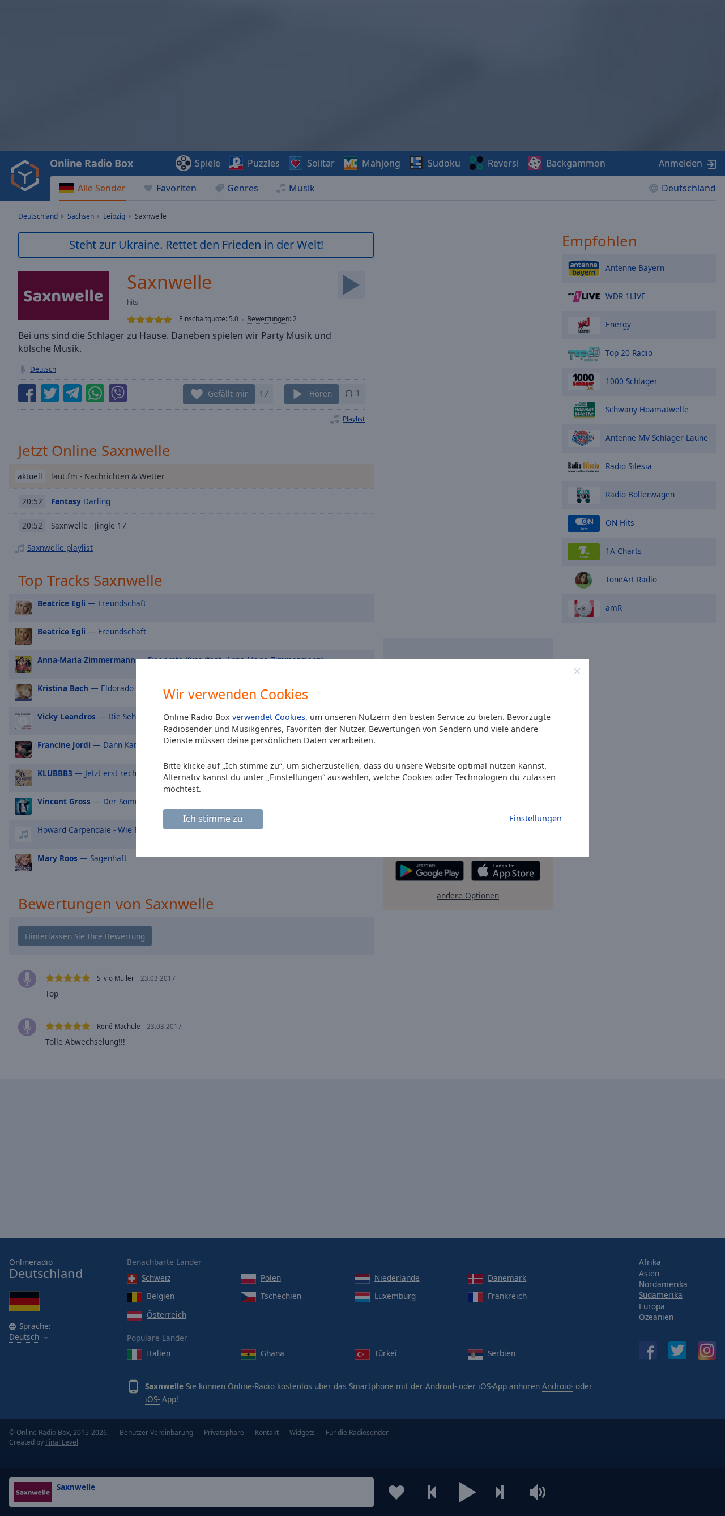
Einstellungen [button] (535, 818)
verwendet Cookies (268, 717)
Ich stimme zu (213, 818)
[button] (577, 671)
